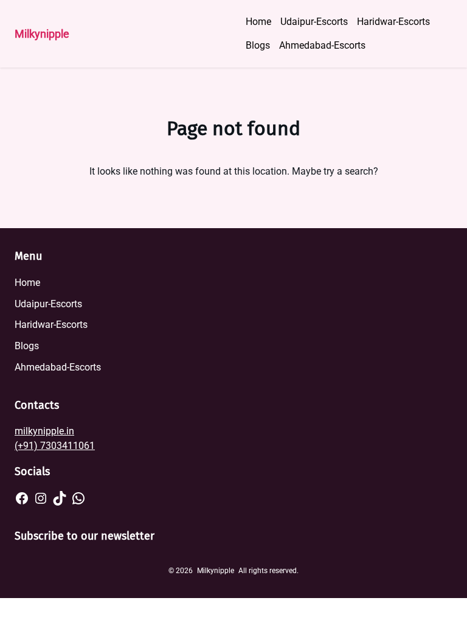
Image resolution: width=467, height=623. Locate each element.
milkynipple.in (44, 431)
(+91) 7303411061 (55, 445)
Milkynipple (42, 33)
